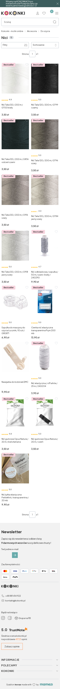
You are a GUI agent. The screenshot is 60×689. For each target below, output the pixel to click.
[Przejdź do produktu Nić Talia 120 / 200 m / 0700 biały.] (15, 78)
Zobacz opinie (12, 646)
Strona (25, 54)
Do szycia (45, 31)
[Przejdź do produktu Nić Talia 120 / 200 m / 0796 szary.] (45, 134)
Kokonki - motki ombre (12, 31)
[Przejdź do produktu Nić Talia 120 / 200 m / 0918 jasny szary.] (15, 245)
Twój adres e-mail (9, 549)
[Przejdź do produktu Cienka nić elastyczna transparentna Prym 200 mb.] (45, 301)
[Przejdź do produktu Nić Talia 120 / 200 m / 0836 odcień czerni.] (15, 134)
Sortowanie (38, 45)
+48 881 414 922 (13, 596)
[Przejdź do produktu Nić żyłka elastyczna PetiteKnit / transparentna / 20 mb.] (15, 468)
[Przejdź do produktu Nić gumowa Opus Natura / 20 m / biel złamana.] (15, 412)
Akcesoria (32, 31)
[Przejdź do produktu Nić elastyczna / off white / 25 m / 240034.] (45, 357)
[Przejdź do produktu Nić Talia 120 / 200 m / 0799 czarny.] (45, 78)
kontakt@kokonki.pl (15, 600)
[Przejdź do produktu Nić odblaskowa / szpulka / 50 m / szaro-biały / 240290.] (45, 245)
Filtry (5, 45)
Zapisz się (15, 555)
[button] (54, 21)
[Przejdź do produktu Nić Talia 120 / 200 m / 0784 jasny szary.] (45, 190)
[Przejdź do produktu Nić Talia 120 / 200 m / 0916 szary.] (15, 190)
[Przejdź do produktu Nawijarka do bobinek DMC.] (15, 357)
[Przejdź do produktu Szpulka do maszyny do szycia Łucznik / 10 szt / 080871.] (15, 301)
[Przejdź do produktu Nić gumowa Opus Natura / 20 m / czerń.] (45, 412)
